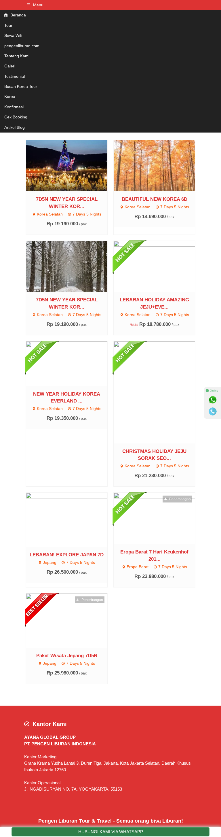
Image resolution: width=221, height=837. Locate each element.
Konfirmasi (14, 107)
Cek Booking (15, 117)
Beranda (17, 15)
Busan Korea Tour (20, 86)
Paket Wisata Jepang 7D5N (66, 655)
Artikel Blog (14, 127)
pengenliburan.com (21, 46)
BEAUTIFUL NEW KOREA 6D (154, 199)
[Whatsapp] (212, 400)
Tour (8, 25)
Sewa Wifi (13, 35)
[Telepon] (212, 411)
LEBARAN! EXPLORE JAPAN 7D (67, 554)
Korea (9, 96)
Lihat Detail (72, 165)
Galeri (9, 66)
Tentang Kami (16, 56)
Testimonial (14, 76)
